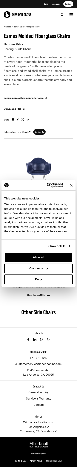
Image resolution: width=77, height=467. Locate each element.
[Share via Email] (13, 119)
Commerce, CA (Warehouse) (38, 431)
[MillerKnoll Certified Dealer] (38, 445)
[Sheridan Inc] (17, 14)
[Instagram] (41, 339)
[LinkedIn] (34, 339)
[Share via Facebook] (18, 119)
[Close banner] (71, 185)
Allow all (38, 257)
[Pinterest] (48, 339)
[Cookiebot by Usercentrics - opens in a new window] (47, 185)
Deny (38, 279)
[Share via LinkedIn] (28, 119)
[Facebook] (28, 339)
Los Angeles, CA (38, 427)
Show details (56, 246)
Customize (36, 268)
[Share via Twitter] (22, 119)
